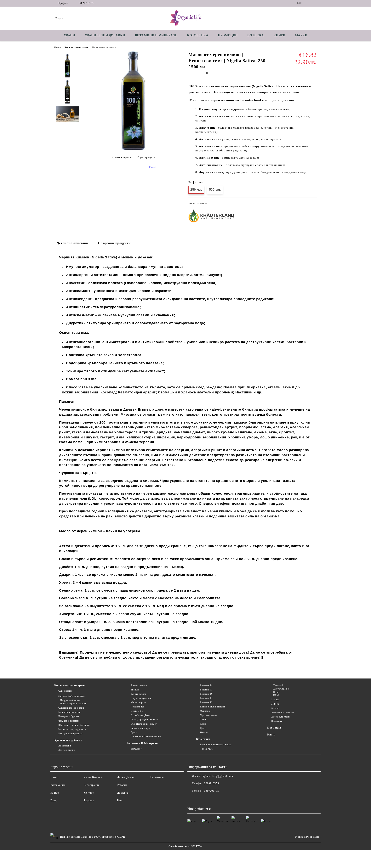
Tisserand (278, 685)
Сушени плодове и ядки (71, 707)
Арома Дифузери (280, 716)
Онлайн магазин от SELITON (185, 846)
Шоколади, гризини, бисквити (74, 725)
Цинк (203, 728)
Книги (279, 35)
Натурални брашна (70, 700)
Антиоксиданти (139, 685)
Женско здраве (138, 694)
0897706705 (211, 790)
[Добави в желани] (314, 204)
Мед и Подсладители (69, 712)
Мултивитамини (208, 715)
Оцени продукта (146, 157)
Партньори (157, 777)
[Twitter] (314, 3)
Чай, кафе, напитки (68, 720)
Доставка (122, 792)
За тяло (275, 708)
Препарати (277, 721)
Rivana (276, 692)
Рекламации (58, 785)
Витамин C (206, 689)
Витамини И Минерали (142, 743)
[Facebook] (309, 3)
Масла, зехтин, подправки (104, 47)
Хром (203, 724)
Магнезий (205, 711)
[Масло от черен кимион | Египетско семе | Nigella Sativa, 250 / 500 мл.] (133, 148)
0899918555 (86, 3)
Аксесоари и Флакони (282, 712)
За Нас (54, 792)
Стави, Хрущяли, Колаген (144, 719)
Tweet (152, 167)
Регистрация (91, 785)
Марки (301, 35)
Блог (120, 800)
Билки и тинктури (140, 728)
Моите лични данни (308, 836)
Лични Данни (126, 777)
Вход (53, 800)
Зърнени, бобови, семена (71, 696)
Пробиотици (137, 706)
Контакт (89, 792)
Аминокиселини (66, 750)
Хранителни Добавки (105, 35)
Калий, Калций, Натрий (212, 706)
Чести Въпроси (93, 777)
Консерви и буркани (69, 716)
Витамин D (206, 694)
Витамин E (205, 698)
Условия (122, 785)
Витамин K (206, 702)
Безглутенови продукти (70, 733)
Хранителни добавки (68, 740)
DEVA (276, 695)
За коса (275, 703)
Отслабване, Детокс (141, 715)
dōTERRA (255, 35)
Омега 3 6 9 (137, 711)
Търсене (89, 800)
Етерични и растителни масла (215, 744)
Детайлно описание (73, 243)
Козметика (197, 35)
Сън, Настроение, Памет (144, 724)
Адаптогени (64, 745)
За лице (275, 699)
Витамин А (136, 748)
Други (134, 732)
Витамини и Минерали (156, 35)
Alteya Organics (281, 688)
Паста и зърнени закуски (73, 703)
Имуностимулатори (141, 698)
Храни (69, 35)
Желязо (204, 732)
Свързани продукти (114, 243)
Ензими (135, 689)
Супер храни (65, 691)
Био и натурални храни (76, 47)
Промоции (227, 35)
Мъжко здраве (138, 702)
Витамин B (206, 685)
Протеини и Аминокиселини (146, 736)
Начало (57, 47)
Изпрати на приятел (122, 157)
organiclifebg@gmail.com (217, 776)
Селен (203, 719)
